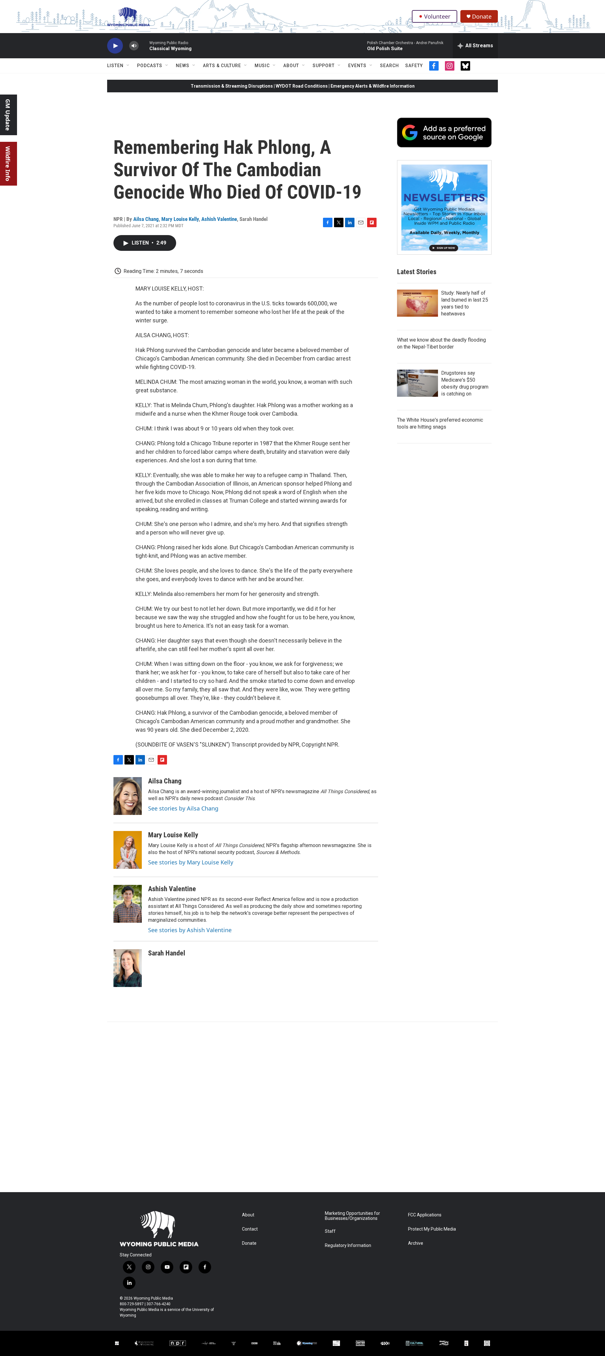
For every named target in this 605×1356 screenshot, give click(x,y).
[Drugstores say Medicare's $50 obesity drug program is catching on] (417, 383)
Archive (415, 1243)
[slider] (144, 45)
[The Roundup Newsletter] (444, 207)
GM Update (8, 115)
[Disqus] (302, 1107)
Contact (250, 1229)
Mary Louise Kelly (180, 219)
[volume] (134, 46)
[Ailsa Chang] (127, 796)
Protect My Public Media (432, 1229)
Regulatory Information (348, 1245)
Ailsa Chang (146, 219)
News (182, 65)
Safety (414, 65)
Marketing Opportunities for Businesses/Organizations (352, 1216)
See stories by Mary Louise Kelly (190, 862)
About (291, 65)
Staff (330, 1231)
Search (389, 65)
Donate (482, 16)
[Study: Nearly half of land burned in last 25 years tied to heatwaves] (417, 303)
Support (324, 65)
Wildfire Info (8, 163)
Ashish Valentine (219, 219)
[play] (115, 45)
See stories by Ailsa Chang (183, 808)
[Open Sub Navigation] (128, 65)
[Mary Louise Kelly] (127, 850)
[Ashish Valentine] (127, 904)
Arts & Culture (222, 65)
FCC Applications (424, 1215)
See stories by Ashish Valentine (190, 930)
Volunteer (437, 16)
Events (357, 65)
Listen (115, 65)
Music (262, 65)
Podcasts (149, 65)
